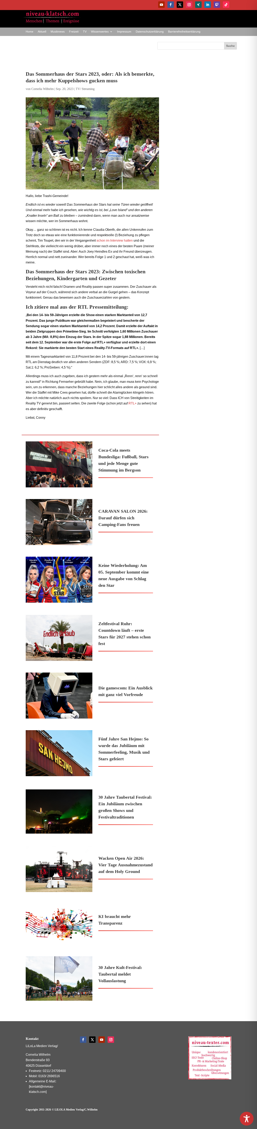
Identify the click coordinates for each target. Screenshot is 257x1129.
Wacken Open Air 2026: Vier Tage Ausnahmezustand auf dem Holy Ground (125, 865)
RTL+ (132, 403)
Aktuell (42, 31)
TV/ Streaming (85, 89)
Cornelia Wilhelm (42, 89)
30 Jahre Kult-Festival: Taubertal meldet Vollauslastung (120, 974)
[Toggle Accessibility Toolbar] (246, 1118)
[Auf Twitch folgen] (217, 4)
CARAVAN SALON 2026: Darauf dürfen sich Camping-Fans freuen (123, 518)
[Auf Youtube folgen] (161, 4)
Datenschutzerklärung (150, 31)
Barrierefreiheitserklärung (184, 31)
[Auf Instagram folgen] (189, 4)
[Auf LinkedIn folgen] (207, 4)
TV (85, 31)
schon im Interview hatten (115, 240)
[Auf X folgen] (180, 4)
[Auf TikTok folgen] (226, 4)
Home (29, 31)
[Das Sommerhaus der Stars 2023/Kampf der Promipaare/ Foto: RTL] (92, 143)
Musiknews (58, 31)
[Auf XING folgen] (198, 4)
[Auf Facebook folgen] (170, 4)
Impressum (124, 31)
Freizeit (74, 31)
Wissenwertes (100, 31)
